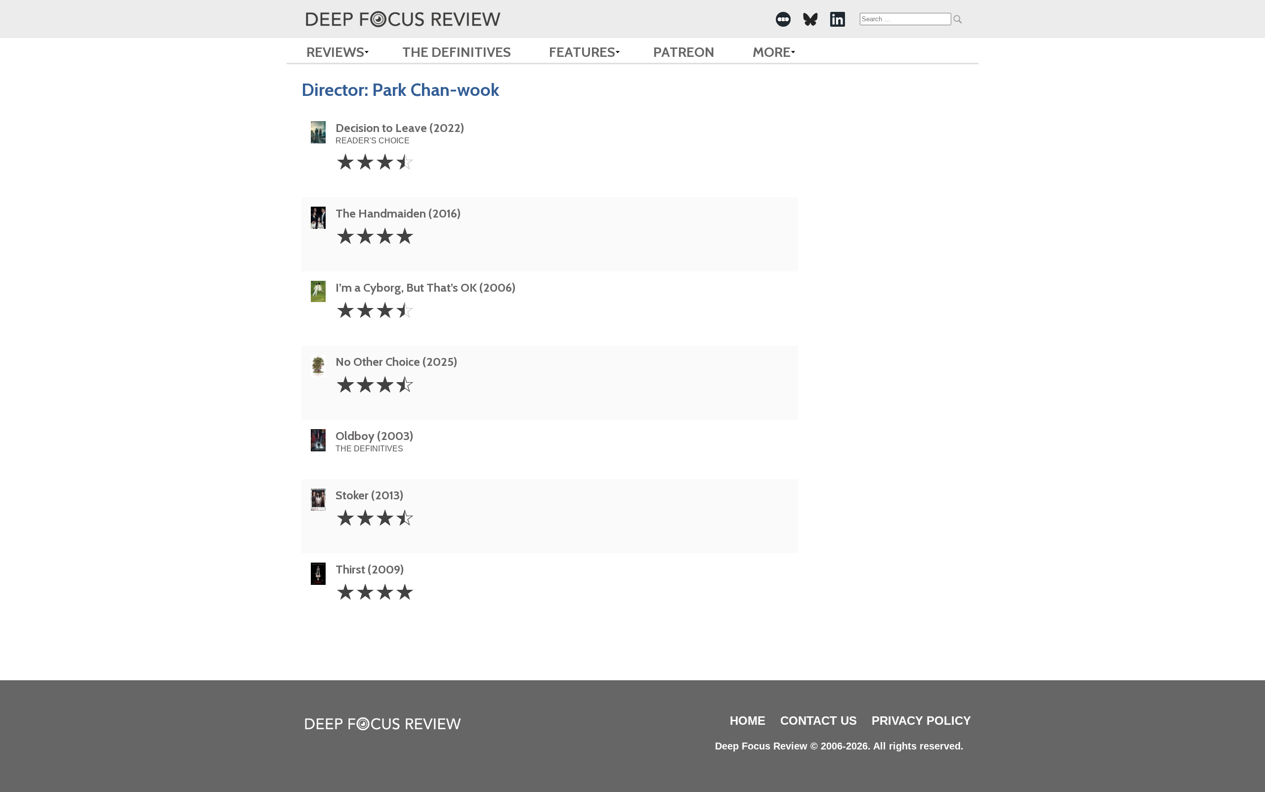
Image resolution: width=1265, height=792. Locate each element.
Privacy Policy (921, 720)
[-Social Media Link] (783, 19)
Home (747, 720)
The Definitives (456, 52)
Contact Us (818, 720)
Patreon (684, 52)
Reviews (335, 52)
